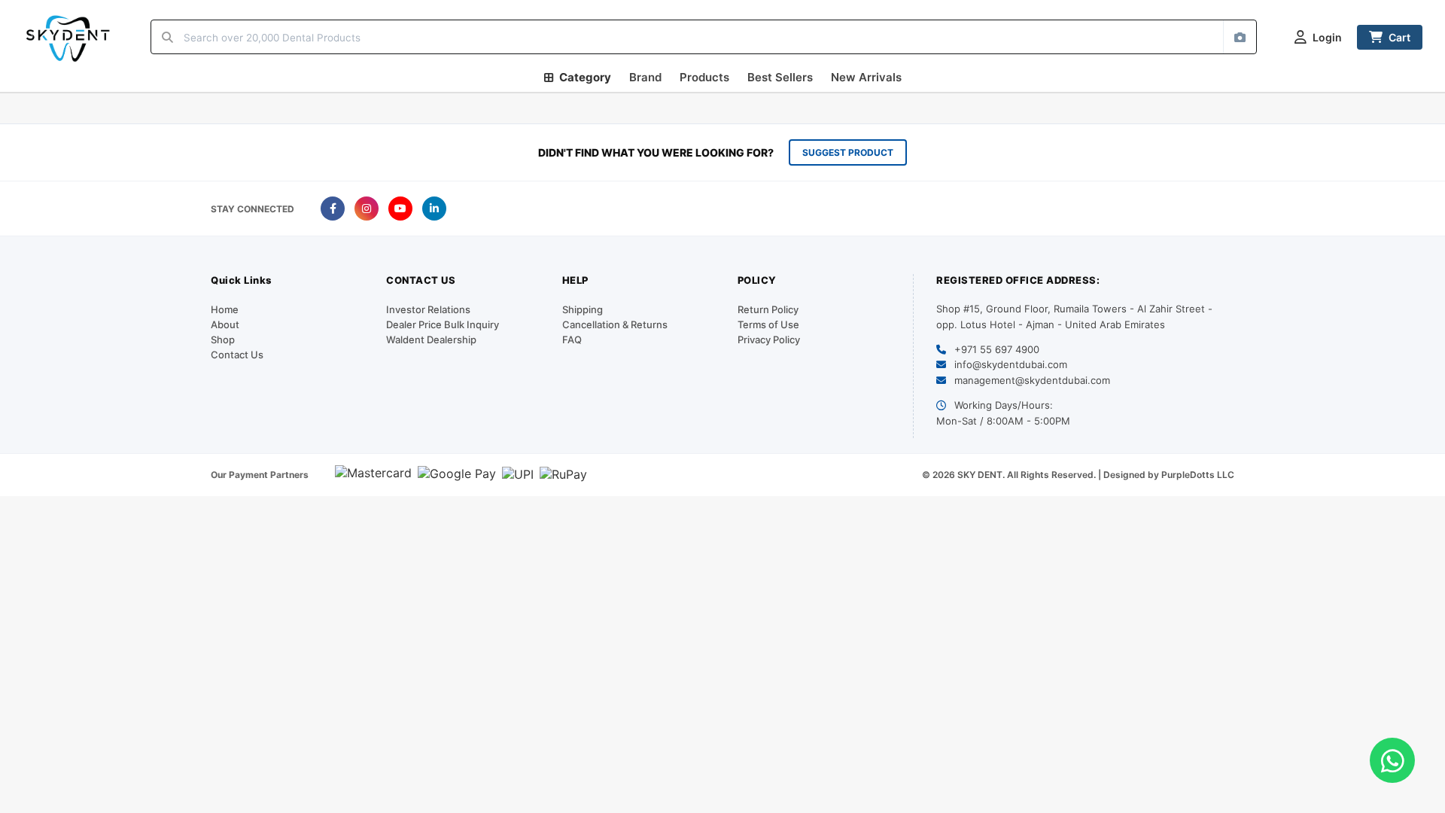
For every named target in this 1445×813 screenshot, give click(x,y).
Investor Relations (428, 309)
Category (585, 77)
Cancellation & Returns (615, 324)
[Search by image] (1239, 36)
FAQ (572, 339)
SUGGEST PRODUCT (847, 152)
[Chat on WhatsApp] (1392, 760)
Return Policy (768, 309)
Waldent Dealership (431, 339)
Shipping (582, 309)
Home (225, 309)
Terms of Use (768, 324)
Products (704, 77)
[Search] (167, 36)
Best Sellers (780, 77)
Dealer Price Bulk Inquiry (442, 324)
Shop (223, 339)
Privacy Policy (769, 339)
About (225, 324)
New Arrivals (866, 77)
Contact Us (237, 355)
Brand (645, 77)
